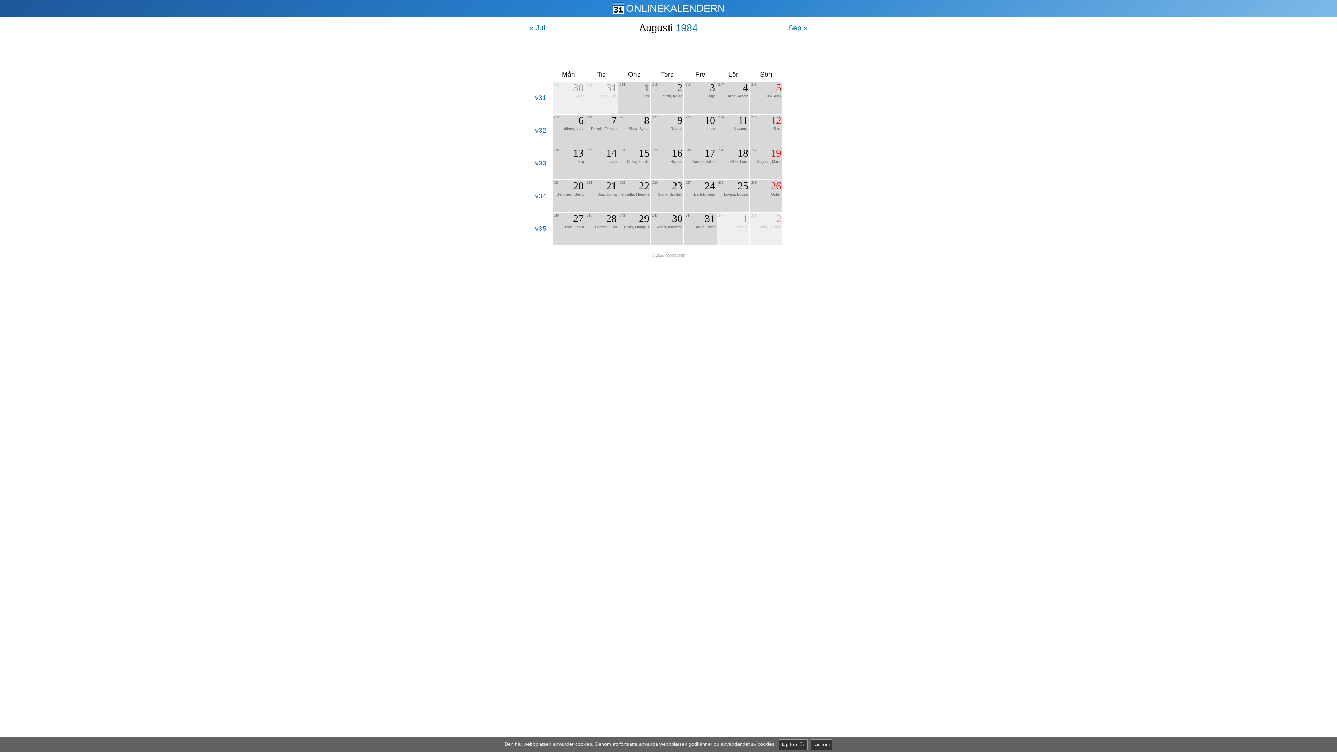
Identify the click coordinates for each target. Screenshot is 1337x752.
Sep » (798, 28)
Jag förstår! (793, 744)
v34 (540, 195)
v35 (540, 228)
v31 (540, 97)
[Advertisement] (668, 52)
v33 (540, 163)
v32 (540, 130)
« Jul (537, 28)
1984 (686, 27)
